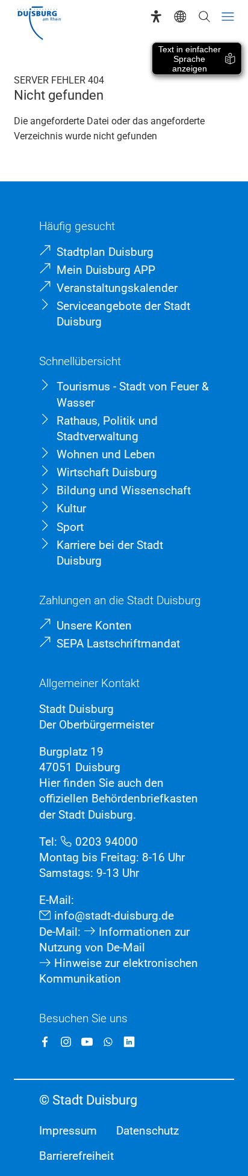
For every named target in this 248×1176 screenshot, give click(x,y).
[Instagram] (66, 1041)
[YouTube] (87, 1041)
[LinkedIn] (129, 1041)
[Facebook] (45, 1041)
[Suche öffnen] (204, 16)
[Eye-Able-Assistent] (156, 16)
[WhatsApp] (108, 1041)
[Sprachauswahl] (180, 16)
